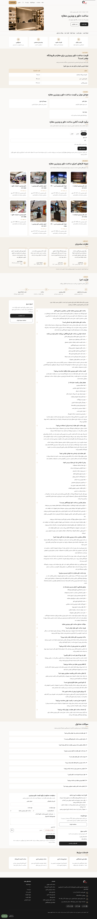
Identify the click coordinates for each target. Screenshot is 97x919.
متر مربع (85, 137)
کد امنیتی (53, 827)
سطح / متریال (84, 131)
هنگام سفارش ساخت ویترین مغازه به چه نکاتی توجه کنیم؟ (72, 745)
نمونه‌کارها (32, 2)
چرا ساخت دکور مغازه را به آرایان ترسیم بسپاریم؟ (75, 751)
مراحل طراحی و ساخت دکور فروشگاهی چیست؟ (75, 739)
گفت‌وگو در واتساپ (73, 843)
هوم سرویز (50, 912)
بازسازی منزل (52, 892)
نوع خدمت (30, 808)
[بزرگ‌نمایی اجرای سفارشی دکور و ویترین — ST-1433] (38, 178)
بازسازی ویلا (52, 897)
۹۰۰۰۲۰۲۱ (85, 837)
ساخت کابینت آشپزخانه (50, 887)
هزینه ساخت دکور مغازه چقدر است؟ (77, 757)
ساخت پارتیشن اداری (50, 890)
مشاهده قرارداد (73, 824)
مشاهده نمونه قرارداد (21, 320)
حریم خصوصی (27, 900)
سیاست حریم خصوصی (44, 840)
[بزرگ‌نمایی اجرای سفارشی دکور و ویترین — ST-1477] (38, 211)
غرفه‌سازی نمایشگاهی (50, 902)
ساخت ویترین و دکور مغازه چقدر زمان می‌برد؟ (75, 763)
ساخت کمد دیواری (51, 884)
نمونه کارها (72, 33)
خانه (43, 2)
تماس (19, 2)
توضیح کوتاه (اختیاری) (50, 816)
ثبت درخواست (21, 316)
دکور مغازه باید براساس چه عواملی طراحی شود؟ (75, 733)
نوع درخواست (52, 808)
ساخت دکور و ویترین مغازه (49, 900)
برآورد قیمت (12, 2)
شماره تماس (29, 801)
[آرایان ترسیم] (85, 2)
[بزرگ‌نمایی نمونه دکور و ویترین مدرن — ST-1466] (59, 211)
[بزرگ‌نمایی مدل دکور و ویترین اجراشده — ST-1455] (79, 207)
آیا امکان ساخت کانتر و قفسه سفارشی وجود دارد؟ (74, 786)
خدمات (38, 2)
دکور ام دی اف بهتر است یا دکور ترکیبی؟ (77, 775)
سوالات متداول (60, 33)
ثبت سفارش (74, 24)
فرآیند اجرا (67, 33)
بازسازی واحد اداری (51, 895)
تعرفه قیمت (85, 33)
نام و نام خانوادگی (51, 801)
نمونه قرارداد (28, 895)
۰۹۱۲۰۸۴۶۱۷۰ (84, 839)
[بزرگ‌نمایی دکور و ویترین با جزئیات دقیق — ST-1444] (18, 178)
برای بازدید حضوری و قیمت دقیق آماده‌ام (44, 814)
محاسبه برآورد (82, 148)
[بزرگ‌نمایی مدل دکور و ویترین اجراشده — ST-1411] (79, 178)
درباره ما (27, 2)
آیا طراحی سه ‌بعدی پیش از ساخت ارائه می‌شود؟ (75, 769)
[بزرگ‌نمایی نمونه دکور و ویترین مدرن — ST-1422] (59, 178)
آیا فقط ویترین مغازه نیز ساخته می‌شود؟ (76, 780)
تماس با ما (28, 892)
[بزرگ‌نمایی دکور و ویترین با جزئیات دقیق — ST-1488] (18, 207)
